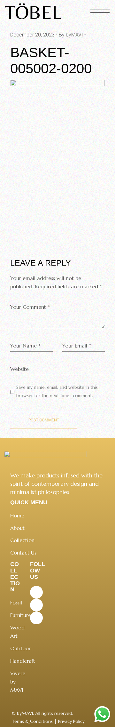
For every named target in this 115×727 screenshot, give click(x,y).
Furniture (20, 615)
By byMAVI (71, 35)
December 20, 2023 (32, 35)
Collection (22, 540)
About (17, 528)
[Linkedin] (36, 617)
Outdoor (20, 648)
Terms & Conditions (32, 721)
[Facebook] (36, 592)
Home (17, 515)
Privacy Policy (71, 721)
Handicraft (22, 661)
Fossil (16, 602)
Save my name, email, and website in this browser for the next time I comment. (57, 391)
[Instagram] (36, 605)
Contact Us (23, 552)
